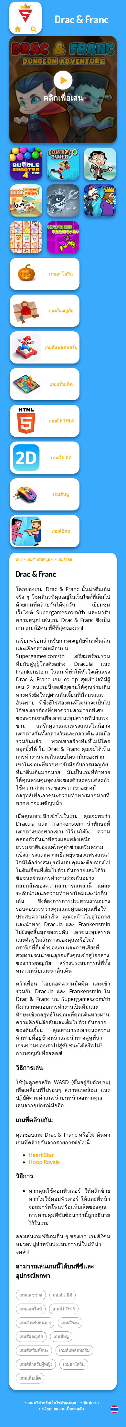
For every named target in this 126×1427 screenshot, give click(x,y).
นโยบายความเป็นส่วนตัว (63, 1408)
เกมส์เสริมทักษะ (33, 1350)
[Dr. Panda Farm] (26, 200)
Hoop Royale (44, 1162)
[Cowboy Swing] (63, 164)
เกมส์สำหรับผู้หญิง (35, 1364)
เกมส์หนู (61, 1336)
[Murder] (100, 200)
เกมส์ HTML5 (64, 1308)
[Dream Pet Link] (26, 237)
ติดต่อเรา (91, 1402)
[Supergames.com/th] (17, 29)
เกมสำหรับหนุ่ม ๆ (39, 559)
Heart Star (41, 1155)
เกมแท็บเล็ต (30, 1378)
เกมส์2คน (65, 559)
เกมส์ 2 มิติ (62, 1294)
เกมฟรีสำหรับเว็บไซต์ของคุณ (51, 1402)
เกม (19, 559)
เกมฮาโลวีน (74, 1364)
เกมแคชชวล (30, 1294)
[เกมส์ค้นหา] (34, 29)
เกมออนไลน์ (30, 1308)
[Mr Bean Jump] (100, 164)
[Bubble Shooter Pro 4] (26, 164)
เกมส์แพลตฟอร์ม (74, 1350)
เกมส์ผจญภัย (31, 1336)
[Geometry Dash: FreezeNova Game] (63, 237)
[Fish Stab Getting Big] (63, 200)
